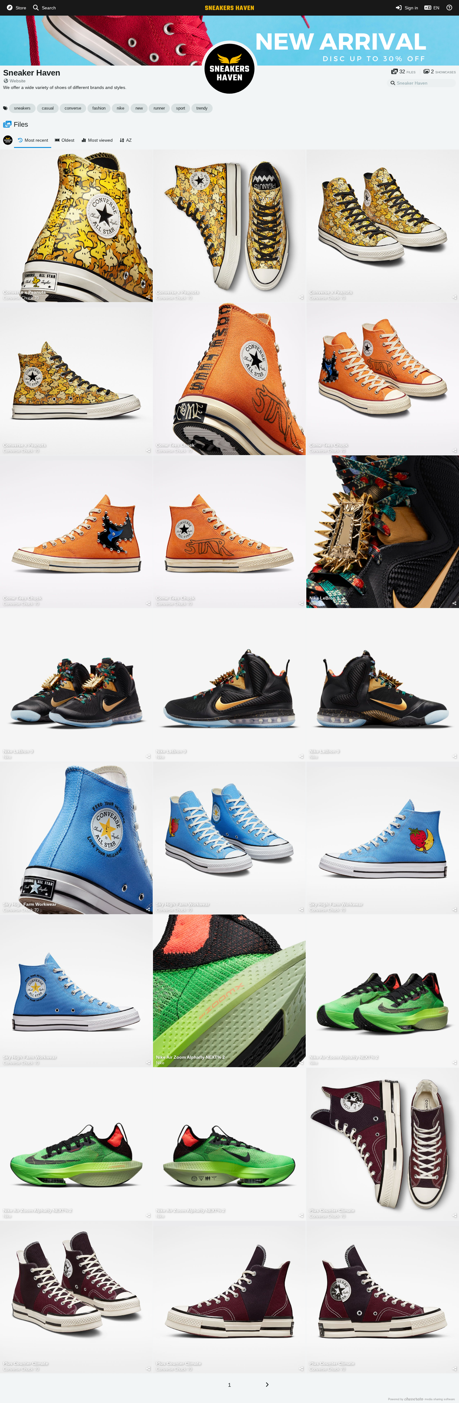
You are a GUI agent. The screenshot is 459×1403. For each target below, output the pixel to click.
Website (18, 80)
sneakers (22, 108)
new (139, 108)
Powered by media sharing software (421, 1399)
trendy (202, 108)
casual (48, 108)
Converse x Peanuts (24, 292)
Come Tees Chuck (175, 445)
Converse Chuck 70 (21, 298)
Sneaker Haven (31, 72)
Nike (313, 603)
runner (159, 108)
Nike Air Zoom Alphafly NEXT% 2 (190, 1057)
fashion (99, 108)
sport (180, 108)
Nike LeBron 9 (324, 598)
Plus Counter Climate (331, 1210)
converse (73, 108)
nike (120, 108)
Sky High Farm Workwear (29, 904)
